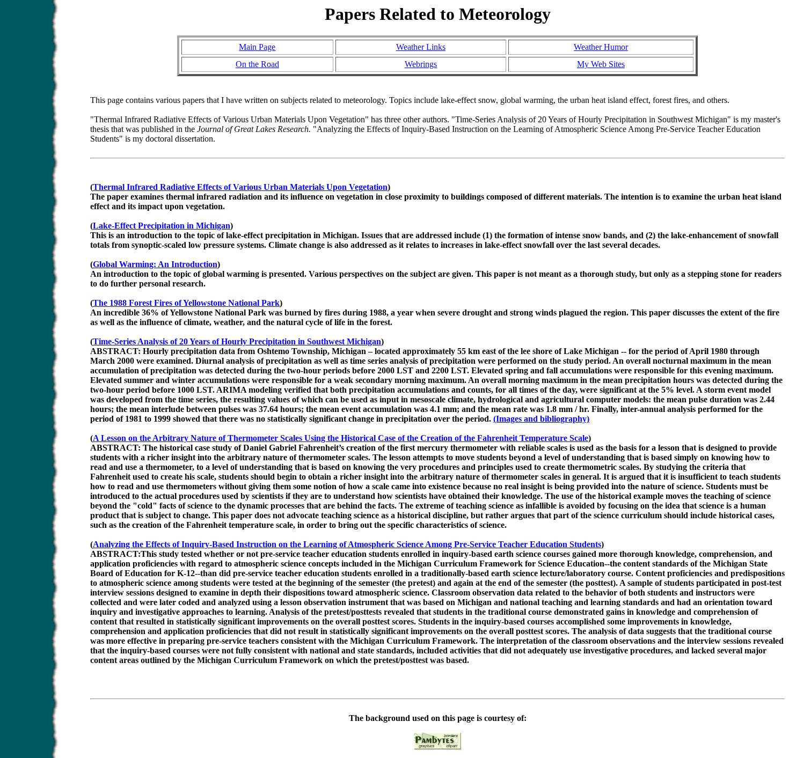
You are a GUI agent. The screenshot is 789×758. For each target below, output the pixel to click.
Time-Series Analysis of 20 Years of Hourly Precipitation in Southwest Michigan (237, 341)
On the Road (257, 64)
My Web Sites (601, 64)
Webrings (421, 64)
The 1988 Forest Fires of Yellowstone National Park (186, 302)
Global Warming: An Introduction (155, 264)
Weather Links (420, 46)
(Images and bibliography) (541, 418)
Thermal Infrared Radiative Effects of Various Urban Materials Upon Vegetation (240, 187)
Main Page (257, 46)
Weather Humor (601, 46)
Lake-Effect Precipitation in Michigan (161, 225)
